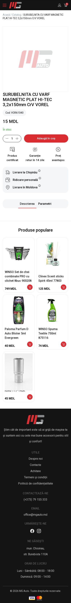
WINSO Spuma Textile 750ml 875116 (48, 333)
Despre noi (36, 458)
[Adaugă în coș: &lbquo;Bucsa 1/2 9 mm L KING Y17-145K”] (30, 397)
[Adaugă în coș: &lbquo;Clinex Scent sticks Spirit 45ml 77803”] (63, 287)
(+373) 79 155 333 (35, 499)
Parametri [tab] (44, 203)
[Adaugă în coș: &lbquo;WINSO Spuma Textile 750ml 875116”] (63, 345)
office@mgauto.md (35, 514)
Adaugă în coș (46, 138)
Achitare (35, 471)
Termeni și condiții (35, 477)
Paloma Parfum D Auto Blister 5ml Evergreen (16, 333)
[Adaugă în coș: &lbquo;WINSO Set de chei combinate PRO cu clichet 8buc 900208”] (30, 287)
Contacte (35, 465)
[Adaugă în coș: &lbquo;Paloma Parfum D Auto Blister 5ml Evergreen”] (30, 345)
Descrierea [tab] (27, 203)
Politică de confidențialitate (35, 483)
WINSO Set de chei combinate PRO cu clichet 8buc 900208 (18, 276)
